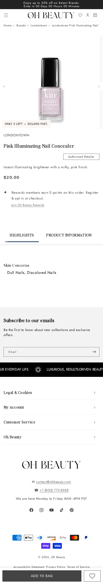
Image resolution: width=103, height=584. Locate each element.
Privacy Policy (55, 567)
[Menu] (6, 15)
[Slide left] (4, 86)
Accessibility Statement (29, 567)
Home (7, 25)
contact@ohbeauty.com (53, 481)
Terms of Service (78, 567)
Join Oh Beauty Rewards (27, 205)
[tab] (22, 237)
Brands (21, 25)
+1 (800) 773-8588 (54, 490)
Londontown (39, 25)
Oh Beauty (58, 557)
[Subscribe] (94, 352)
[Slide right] (99, 86)
